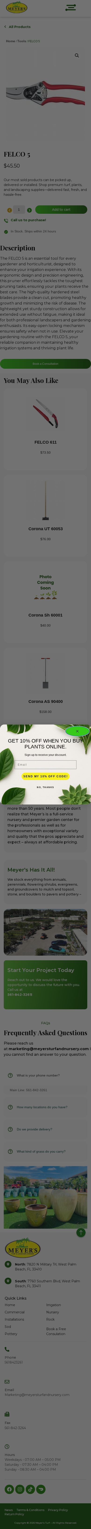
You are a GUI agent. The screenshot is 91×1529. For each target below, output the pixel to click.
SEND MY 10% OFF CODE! (45, 776)
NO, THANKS (45, 787)
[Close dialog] (77, 731)
